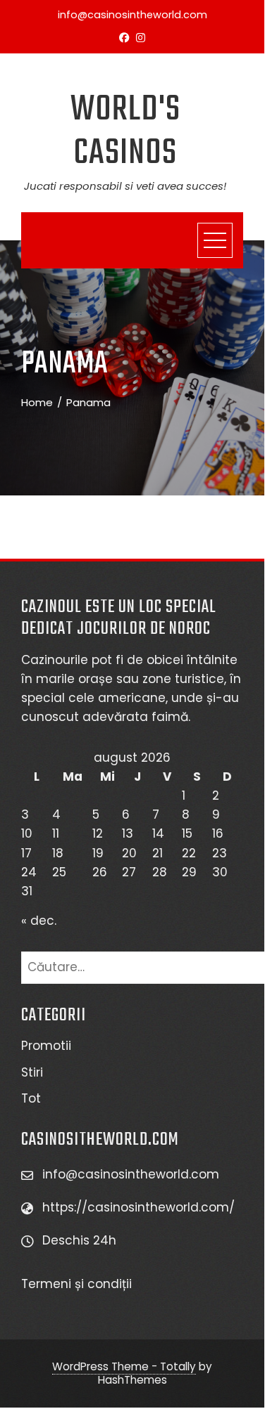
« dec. (38, 920)
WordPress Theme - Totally (124, 1366)
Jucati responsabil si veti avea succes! (125, 185)
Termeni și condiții (78, 1283)
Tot (31, 1098)
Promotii (46, 1045)
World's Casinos (125, 132)
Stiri (32, 1072)
